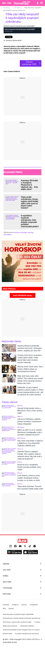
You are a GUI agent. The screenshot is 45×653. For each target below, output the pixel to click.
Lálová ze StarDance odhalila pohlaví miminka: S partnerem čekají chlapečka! (29, 421)
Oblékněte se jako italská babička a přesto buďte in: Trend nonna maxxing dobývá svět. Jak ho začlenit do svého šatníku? (30, 391)
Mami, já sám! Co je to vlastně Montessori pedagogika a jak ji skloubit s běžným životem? (29, 432)
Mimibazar (20, 427)
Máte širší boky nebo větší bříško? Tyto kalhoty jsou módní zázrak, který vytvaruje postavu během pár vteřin (30, 379)
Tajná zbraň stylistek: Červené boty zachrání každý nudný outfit (30, 487)
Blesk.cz (20, 405)
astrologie (23, 232)
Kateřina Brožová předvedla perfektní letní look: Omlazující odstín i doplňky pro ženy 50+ (29, 348)
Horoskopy (6, 8)
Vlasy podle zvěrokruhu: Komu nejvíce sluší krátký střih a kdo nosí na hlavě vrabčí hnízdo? (29, 202)
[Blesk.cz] (22, 541)
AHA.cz (19, 462)
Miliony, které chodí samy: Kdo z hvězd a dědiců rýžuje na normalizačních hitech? (30, 369)
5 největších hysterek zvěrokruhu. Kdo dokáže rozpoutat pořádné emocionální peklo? (30, 221)
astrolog (30, 232)
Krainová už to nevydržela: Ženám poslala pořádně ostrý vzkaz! (29, 467)
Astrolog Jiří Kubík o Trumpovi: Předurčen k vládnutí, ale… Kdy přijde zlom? (29, 185)
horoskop (16, 232)
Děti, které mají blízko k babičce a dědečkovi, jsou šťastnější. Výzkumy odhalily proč (30, 443)
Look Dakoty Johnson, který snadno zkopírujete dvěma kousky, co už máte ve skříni (28, 477)
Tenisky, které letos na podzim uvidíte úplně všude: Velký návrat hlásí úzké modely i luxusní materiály (29, 358)
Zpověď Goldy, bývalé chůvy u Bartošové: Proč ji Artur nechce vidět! (29, 410)
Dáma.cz (20, 449)
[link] (10, 546)
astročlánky (8, 234)
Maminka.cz (21, 438)
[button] (14, 552)
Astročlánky (17, 8)
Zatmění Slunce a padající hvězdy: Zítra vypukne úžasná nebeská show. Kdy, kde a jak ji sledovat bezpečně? (29, 455)
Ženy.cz (19, 473)
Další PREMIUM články (22, 295)
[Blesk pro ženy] (7, 3)
